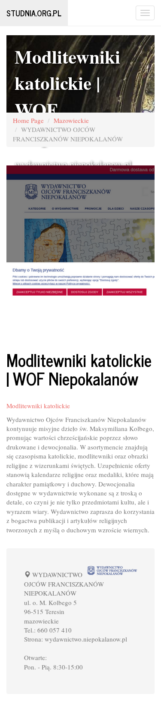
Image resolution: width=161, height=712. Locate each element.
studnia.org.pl (33, 12)
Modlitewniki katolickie (38, 405)
